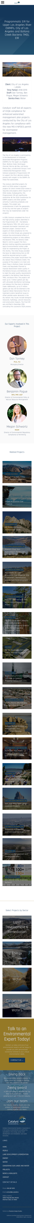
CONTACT (6, 1177)
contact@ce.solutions (12, 1192)
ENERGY (5, 1158)
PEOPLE (5, 1150)
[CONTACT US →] (17, 1062)
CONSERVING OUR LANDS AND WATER (16, 1166)
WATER (5, 1162)
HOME (5, 1147)
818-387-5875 (11, 1188)
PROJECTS (6, 1169)
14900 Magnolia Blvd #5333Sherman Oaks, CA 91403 (11, 1199)
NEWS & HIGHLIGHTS (10, 1173)
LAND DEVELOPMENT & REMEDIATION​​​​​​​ (15, 1154)
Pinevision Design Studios (15, 1211)
